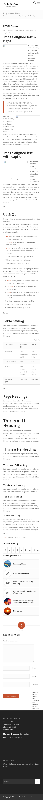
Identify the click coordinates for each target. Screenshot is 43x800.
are (8, 537)
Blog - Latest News (11, 13)
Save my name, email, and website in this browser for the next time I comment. (35, 702)
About (8, 248)
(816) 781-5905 (8, 729)
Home (15, 16)
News (31, 30)
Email (34, 677)
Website (35, 684)
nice (11, 537)
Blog (20, 16)
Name (34, 669)
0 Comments (18, 30)
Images (25, 16)
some (16, 537)
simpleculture (7, 33)
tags (20, 537)
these (24, 537)
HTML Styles (10, 26)
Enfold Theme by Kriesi (26, 797)
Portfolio (9, 242)
